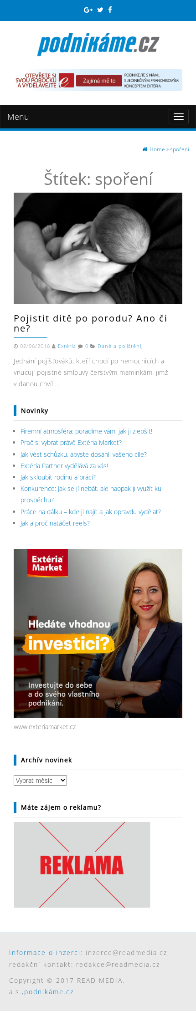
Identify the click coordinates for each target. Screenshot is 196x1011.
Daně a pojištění (119, 346)
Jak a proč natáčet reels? (55, 523)
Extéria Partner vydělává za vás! (64, 465)
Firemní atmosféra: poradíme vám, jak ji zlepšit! (86, 431)
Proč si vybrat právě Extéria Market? (71, 442)
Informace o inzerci (45, 952)
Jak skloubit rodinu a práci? (58, 477)
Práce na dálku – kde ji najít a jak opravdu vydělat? (91, 511)
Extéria (67, 346)
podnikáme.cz (49, 991)
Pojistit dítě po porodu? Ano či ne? (91, 323)
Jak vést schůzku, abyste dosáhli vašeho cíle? (84, 454)
